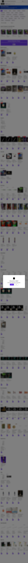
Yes (11, 284)
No (16, 284)
